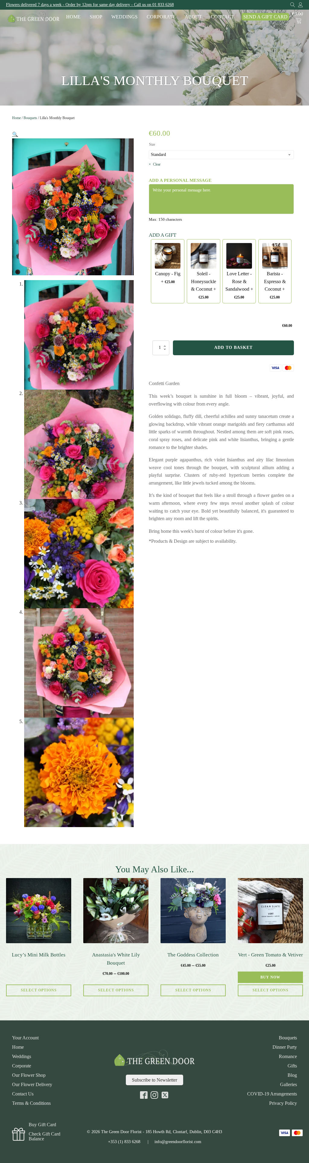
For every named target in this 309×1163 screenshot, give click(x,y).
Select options (39, 990)
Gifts (292, 1065)
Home (73, 16)
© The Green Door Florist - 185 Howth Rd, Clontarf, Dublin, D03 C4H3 (154, 1132)
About (193, 16)
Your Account (25, 1037)
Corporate (161, 16)
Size (152, 144)
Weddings (124, 16)
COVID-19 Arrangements (272, 1094)
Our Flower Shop (29, 1075)
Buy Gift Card (42, 1124)
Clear (157, 164)
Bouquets (30, 118)
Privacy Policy (283, 1103)
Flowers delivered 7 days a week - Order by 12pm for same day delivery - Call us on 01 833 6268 (90, 4)
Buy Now (270, 977)
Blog (292, 1075)
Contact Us (22, 1094)
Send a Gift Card (265, 16)
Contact (222, 16)
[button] (15, 134)
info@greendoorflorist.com (177, 1141)
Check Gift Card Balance (44, 1136)
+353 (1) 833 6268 (124, 1141)
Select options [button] (270, 990)
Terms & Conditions (31, 1103)
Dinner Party (284, 1047)
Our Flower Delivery (32, 1084)
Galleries (288, 1084)
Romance (288, 1056)
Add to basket (233, 347)
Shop (96, 16)
